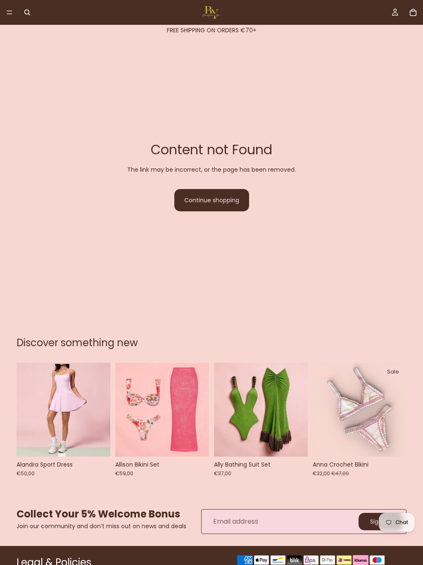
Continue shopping (211, 200)
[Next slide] (101, 410)
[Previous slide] (26, 410)
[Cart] (413, 12)
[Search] (27, 12)
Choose (104, 444)
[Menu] (9, 12)
